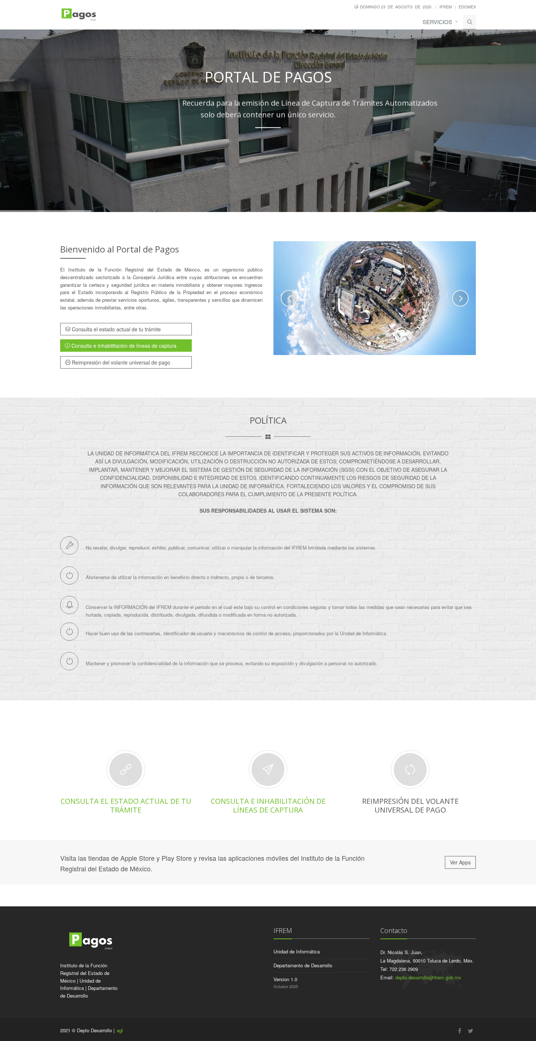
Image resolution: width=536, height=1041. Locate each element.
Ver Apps (460, 862)
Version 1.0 (285, 979)
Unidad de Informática (296, 951)
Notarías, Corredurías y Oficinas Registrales (296, 149)
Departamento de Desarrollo (302, 965)
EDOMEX (467, 6)
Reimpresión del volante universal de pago (120, 362)
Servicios (437, 22)
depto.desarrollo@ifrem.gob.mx (428, 977)
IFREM (445, 6)
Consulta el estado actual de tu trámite (115, 329)
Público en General (211, 149)
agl (120, 1030)
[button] (289, 298)
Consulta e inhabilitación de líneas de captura (123, 345)
